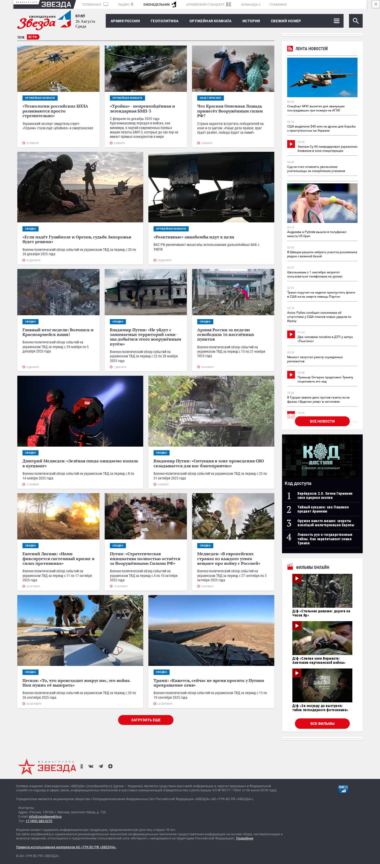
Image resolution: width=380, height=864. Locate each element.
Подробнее (244, 838)
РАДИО (124, 4)
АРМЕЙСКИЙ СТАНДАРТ (205, 4)
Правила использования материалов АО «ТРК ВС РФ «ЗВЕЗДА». (66, 847)
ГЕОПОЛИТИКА (165, 21)
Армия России (125, 21)
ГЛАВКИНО (278, 4)
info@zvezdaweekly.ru (45, 816)
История (251, 21)
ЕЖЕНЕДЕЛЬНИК (156, 4)
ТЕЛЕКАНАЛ (92, 4)
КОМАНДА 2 (251, 4)
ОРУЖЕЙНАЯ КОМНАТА (210, 21)
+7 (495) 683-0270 (39, 821)
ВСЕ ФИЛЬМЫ (322, 724)
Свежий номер (286, 21)
